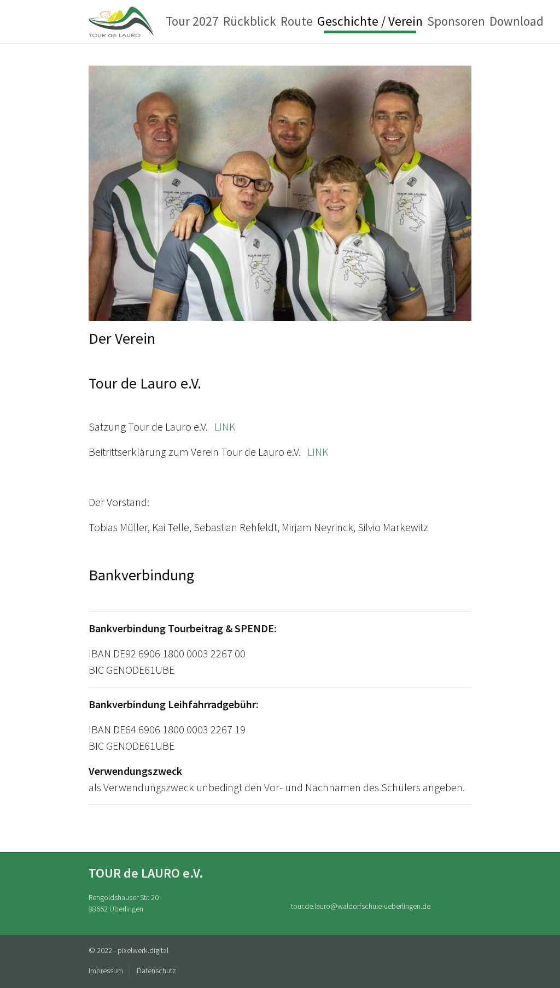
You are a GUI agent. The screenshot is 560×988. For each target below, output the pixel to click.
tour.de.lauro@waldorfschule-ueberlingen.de (360, 906)
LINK (224, 426)
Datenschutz (156, 970)
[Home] (122, 22)
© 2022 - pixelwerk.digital (128, 950)
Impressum (106, 970)
